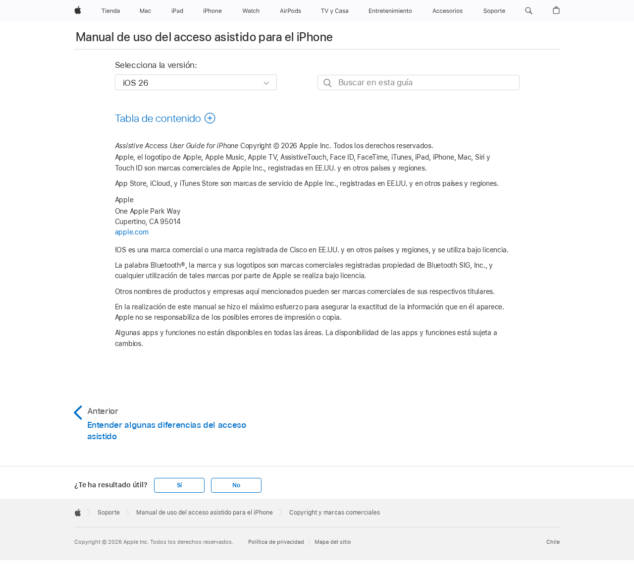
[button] (528, 11)
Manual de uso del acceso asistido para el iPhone (204, 37)
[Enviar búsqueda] (328, 83)
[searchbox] (418, 82)
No (236, 485)
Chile (553, 541)
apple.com (132, 232)
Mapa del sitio (333, 541)
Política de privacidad (276, 541)
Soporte (109, 512)
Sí (179, 485)
